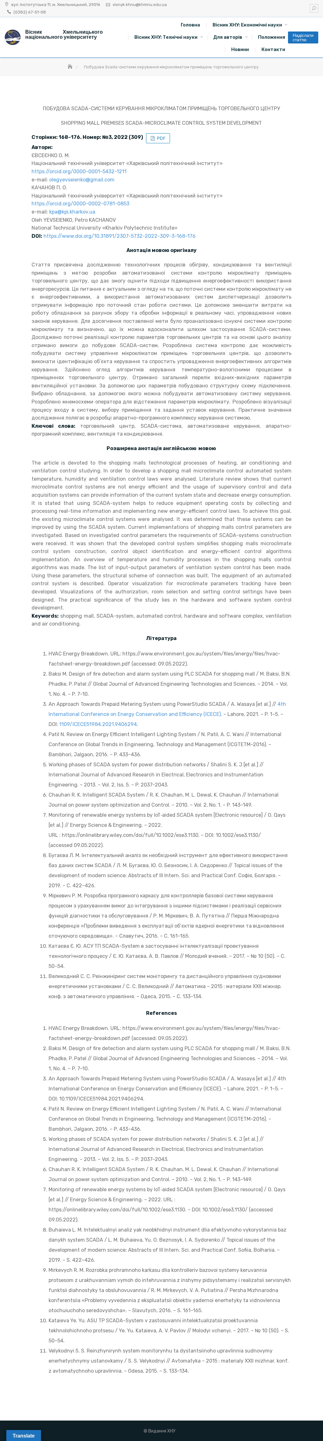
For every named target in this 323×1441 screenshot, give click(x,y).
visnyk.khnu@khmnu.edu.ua (140, 4)
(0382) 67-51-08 (30, 12)
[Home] (70, 67)
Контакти (273, 49)
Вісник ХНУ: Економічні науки (247, 25)
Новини (240, 49)
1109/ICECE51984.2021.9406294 (98, 724)
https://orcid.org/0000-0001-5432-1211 (79, 171)
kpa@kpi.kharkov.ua (72, 212)
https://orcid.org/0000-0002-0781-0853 (80, 204)
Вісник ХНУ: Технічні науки (165, 37)
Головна (190, 25)
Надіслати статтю (303, 37)
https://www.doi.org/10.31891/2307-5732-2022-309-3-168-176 (120, 236)
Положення (271, 37)
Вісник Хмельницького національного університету (64, 34)
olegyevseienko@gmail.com (82, 180)
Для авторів (227, 37)
